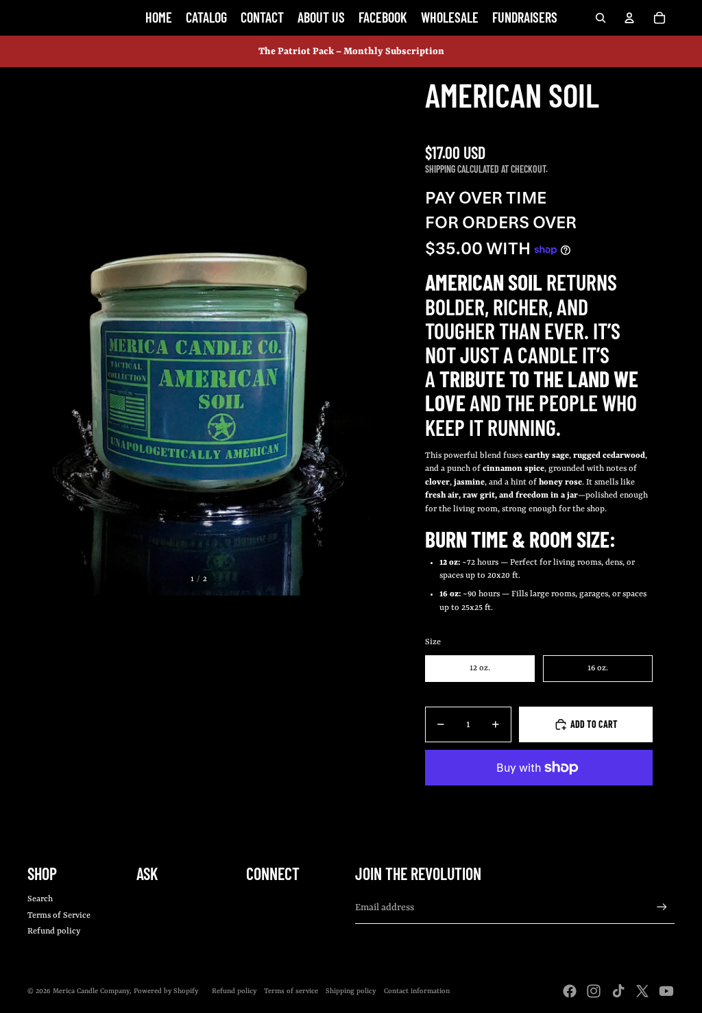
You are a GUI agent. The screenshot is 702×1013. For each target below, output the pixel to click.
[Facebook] (569, 991)
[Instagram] (593, 991)
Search (40, 899)
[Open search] (600, 18)
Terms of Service (58, 915)
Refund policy (53, 931)
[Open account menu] (629, 18)
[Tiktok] (618, 991)
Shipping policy (351, 991)
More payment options (538, 799)
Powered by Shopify (166, 991)
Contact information (417, 991)
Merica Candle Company (91, 991)
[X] (642, 991)
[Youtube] (666, 991)
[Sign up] (662, 907)
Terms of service (291, 991)
